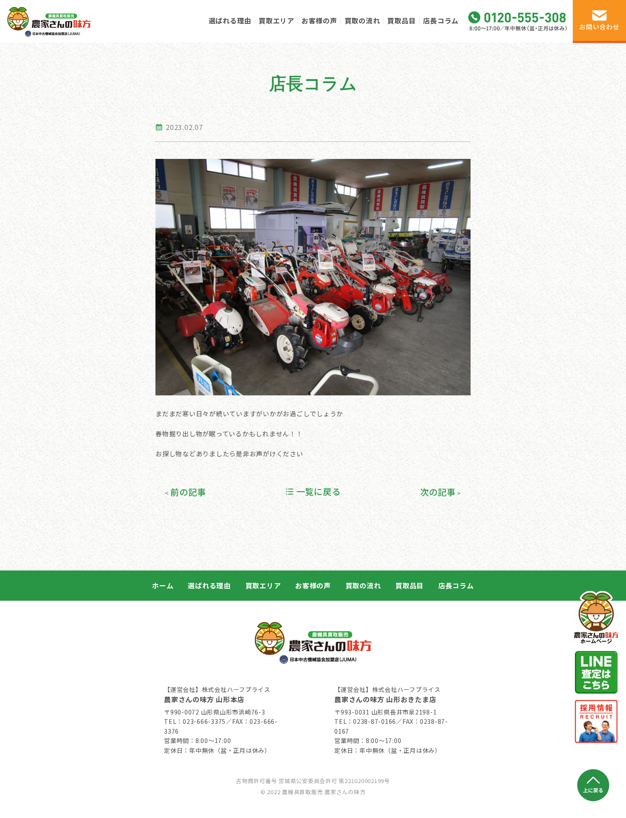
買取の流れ (362, 21)
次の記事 (438, 492)
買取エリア (276, 21)
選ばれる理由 (230, 21)
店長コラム (441, 21)
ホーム (162, 585)
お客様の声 (319, 21)
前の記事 (188, 492)
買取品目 (401, 21)
